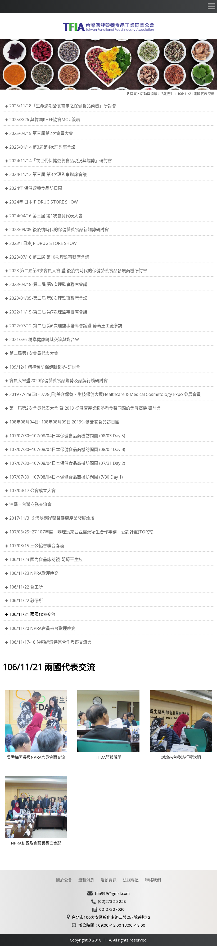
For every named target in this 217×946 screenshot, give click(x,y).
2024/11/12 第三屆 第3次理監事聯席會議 (48, 174)
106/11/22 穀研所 (26, 600)
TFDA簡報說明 (108, 757)
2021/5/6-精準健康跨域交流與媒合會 (44, 339)
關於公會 (64, 879)
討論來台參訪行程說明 (181, 757)
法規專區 (131, 879)
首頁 (133, 93)
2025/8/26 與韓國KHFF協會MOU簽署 (44, 119)
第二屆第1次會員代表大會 (33, 353)
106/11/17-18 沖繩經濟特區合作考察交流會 (50, 642)
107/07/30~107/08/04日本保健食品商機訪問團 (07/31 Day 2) (67, 463)
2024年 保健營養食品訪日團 (35, 188)
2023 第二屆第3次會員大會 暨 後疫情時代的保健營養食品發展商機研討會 (78, 270)
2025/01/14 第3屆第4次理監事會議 (42, 147)
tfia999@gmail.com (112, 893)
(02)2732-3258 (112, 901)
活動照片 (167, 93)
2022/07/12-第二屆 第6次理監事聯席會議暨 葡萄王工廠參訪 (65, 326)
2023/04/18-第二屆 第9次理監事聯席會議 (48, 284)
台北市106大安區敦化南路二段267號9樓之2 (111, 917)
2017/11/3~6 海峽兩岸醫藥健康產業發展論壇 (51, 518)
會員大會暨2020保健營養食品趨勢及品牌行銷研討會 (58, 380)
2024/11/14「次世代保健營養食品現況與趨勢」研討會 (60, 160)
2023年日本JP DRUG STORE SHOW (43, 243)
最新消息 (86, 879)
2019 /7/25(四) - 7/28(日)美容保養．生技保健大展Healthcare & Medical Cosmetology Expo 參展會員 (105, 394)
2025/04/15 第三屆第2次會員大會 (41, 133)
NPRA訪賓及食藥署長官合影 (36, 843)
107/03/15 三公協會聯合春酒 (36, 546)
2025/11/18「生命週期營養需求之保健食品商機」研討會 (62, 106)
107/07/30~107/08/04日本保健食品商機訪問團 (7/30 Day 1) (66, 477)
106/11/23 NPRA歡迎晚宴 (33, 573)
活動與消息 (148, 93)
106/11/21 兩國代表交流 (195, 93)
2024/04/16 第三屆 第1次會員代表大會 (46, 216)
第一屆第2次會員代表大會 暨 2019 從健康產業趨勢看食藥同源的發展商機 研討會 (85, 408)
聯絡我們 (153, 879)
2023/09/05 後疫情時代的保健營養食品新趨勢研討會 (59, 229)
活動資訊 (108, 879)
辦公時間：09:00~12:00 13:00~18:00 (111, 925)
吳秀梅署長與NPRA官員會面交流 (36, 757)
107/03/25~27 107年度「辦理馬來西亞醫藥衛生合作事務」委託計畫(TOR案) (81, 532)
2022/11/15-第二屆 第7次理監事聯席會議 (48, 312)
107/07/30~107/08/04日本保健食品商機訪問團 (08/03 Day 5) (67, 436)
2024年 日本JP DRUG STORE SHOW (43, 202)
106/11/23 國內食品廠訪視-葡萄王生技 (46, 559)
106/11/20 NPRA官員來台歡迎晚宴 (42, 628)
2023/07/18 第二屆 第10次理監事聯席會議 (49, 257)
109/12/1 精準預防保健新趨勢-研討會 (44, 367)
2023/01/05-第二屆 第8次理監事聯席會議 (48, 298)
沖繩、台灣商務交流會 (30, 504)
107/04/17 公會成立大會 (32, 490)
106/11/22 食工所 (26, 587)
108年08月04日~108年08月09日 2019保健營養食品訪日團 (64, 422)
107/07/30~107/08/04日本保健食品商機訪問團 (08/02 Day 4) (67, 449)
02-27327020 (112, 909)
